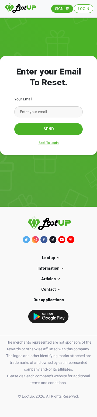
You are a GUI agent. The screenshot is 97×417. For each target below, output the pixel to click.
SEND (48, 129)
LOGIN (83, 8)
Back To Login (49, 143)
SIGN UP (62, 8)
